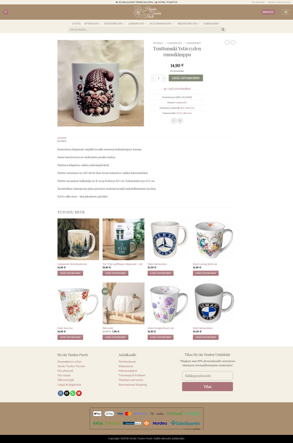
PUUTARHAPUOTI (160, 23)
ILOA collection (184, 113)
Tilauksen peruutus (131, 379)
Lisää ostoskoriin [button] (70, 273)
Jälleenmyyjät (65, 379)
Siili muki (108, 328)
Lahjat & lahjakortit (69, 384)
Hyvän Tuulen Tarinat (279, 2)
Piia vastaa (64, 375)
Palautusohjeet (128, 370)
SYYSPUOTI (91, 23)
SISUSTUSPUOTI (187, 23)
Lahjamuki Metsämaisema (72, 264)
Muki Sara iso (65, 328)
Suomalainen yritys (69, 361)
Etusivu (158, 43)
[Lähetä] (223, 30)
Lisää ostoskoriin (186, 78)
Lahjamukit (193, 43)
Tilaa (207, 386)
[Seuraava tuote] (227, 42)
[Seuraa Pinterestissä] (79, 393)
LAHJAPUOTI (136, 23)
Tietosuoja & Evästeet (132, 375)
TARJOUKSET (211, 23)
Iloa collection (187, 107)
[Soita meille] (73, 393)
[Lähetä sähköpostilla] (174, 121)
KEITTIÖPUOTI (113, 23)
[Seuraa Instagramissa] (60, 393)
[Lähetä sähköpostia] (67, 393)
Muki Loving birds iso (205, 264)
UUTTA (76, 23)
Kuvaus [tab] (61, 141)
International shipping (133, 384)
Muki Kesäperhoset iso (161, 328)
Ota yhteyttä (258, 2)
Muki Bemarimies (203, 328)
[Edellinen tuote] (233, 42)
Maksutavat (126, 366)
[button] (5, 12)
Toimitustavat (127, 361)
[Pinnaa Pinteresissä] (180, 121)
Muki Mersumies (157, 264)
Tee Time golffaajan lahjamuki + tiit (122, 264)
